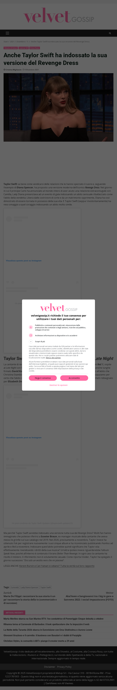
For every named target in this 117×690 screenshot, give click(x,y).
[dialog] (58, 345)
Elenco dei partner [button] (53, 358)
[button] (58, 342)
